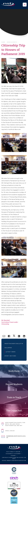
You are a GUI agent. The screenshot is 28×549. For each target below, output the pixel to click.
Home (3, 42)
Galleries (8, 347)
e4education (22, 460)
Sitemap (13, 455)
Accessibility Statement (13, 453)
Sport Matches (10, 355)
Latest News (10, 351)
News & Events (12, 42)
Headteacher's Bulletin (14, 343)
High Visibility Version (13, 451)
